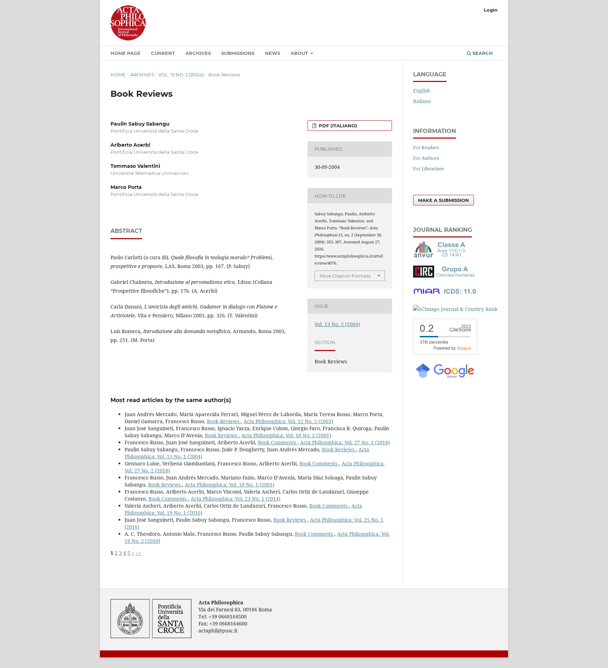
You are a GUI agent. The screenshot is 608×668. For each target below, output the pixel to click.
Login (491, 10)
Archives (198, 53)
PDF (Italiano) (337, 125)
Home (118, 74)
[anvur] (441, 256)
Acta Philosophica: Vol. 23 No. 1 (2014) (235, 498)
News (272, 53)
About (300, 53)
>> (138, 552)
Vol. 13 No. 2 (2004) (181, 74)
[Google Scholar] (444, 377)
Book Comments (277, 442)
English (421, 90)
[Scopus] (445, 352)
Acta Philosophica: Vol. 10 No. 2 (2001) (286, 435)
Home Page (125, 53)
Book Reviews (224, 421)
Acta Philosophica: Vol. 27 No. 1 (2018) (345, 442)
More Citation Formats (344, 276)
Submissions (237, 53)
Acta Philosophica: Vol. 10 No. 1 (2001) (229, 484)
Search (482, 53)
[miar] (444, 295)
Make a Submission (443, 200)
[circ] (444, 275)
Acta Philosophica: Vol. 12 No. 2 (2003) (288, 421)
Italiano (422, 101)
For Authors (426, 158)
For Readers (426, 147)
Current (163, 53)
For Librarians (428, 168)
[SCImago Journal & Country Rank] (455, 309)
